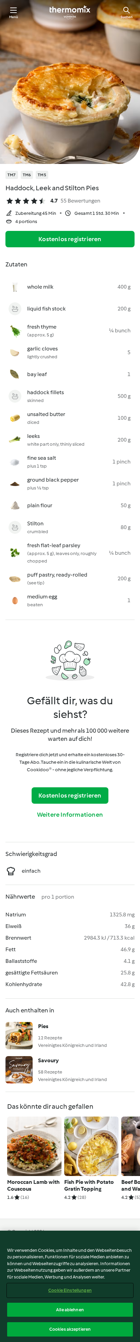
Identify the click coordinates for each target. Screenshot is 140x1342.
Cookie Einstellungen (70, 1290)
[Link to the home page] (70, 12)
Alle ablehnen (70, 1309)
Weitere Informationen (70, 814)
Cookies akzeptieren (70, 1329)
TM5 (42, 174)
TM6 (27, 174)
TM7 (11, 174)
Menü (13, 17)
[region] (70, 1286)
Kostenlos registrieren (69, 239)
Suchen (127, 17)
